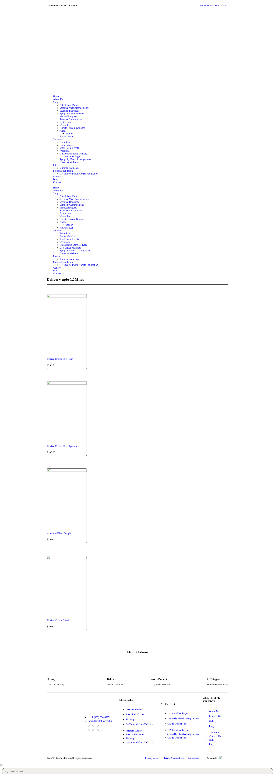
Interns (56, 165)
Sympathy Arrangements (72, 113)
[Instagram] (91, 728)
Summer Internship (69, 168)
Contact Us (58, 182)
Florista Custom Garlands (72, 127)
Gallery (57, 176)
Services (57, 139)
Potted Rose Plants (69, 105)
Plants (63, 130)
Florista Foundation (63, 170)
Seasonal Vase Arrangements (74, 107)
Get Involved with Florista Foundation (79, 173)
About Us (58, 99)
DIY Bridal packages (70, 156)
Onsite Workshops (69, 162)
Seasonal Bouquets (69, 110)
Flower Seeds (66, 136)
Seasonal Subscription (71, 119)
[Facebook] (100, 728)
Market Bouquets (68, 116)
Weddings (65, 150)
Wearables (65, 125)
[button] (137, 652)
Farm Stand (65, 142)
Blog (55, 179)
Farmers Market (67, 145)
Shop (55, 102)
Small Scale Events (69, 148)
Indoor (69, 133)
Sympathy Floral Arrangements (75, 159)
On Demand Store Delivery (73, 153)
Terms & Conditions (174, 757)
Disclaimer (193, 757)
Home (56, 96)
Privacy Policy (152, 757)
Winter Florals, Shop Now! (213, 5)
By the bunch (66, 122)
